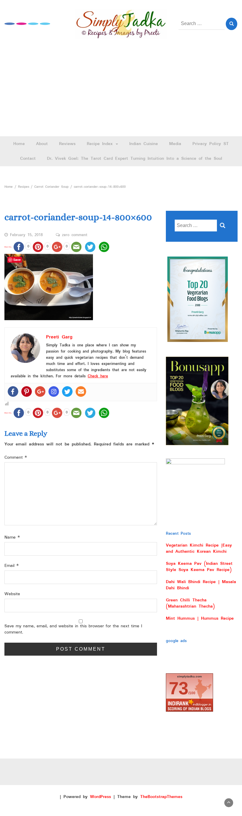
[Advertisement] (121, 92)
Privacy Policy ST (210, 143)
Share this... (8, 247)
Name (12, 537)
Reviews (67, 143)
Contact (28, 158)
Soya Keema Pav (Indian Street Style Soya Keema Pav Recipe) (199, 566)
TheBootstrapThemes (161, 796)
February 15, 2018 (26, 235)
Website (12, 594)
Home (19, 143)
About (42, 143)
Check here (98, 376)
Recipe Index (101, 143)
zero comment (74, 235)
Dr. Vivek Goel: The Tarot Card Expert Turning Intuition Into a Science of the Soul (134, 158)
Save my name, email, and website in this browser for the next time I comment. (73, 629)
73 (178, 688)
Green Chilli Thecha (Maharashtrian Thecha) (190, 603)
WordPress (100, 796)
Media (175, 143)
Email (11, 566)
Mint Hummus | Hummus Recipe (200, 618)
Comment (15, 458)
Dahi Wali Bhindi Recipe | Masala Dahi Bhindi (201, 585)
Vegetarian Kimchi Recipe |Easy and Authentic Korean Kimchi (199, 548)
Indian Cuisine (143, 143)
